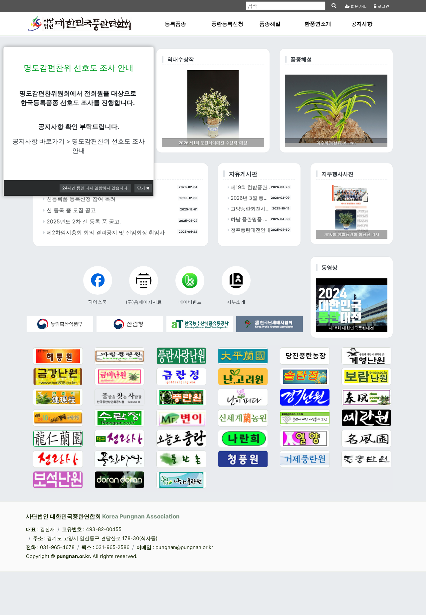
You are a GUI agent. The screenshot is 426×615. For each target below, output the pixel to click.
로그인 (382, 6)
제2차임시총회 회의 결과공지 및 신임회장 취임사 (105, 232)
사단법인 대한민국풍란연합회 (103, 516)
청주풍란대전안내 (250, 230)
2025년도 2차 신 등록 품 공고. (83, 221)
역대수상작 (180, 59)
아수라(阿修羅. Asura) (336, 142)
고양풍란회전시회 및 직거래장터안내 (251, 208)
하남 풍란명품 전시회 (251, 219)
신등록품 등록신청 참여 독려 (80, 198)
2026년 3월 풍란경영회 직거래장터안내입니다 (251, 198)
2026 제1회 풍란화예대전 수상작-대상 (213, 142)
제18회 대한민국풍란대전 (351, 327)
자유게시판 (243, 173)
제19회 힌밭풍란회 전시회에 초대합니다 (251, 187)
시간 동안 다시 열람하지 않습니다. (95, 187)
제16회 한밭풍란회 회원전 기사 (351, 234)
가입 (359, 6)
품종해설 (301, 59)
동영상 (329, 267)
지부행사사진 (337, 173)
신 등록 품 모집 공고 (70, 210)
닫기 (141, 187)
